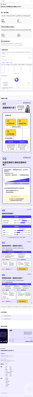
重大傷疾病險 (7, 372)
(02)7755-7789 (4, 358)
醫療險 (6, 369)
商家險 (11, 372)
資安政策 (6, 379)
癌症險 (6, 371)
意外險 (6, 366)
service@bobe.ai (4, 359)
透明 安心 (4, 393)
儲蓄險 (6, 375)
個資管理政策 (7, 381)
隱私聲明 (6, 378)
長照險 (6, 374)
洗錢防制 (6, 382)
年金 (10, 366)
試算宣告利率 (3, 56)
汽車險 (11, 374)
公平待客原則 (7, 384)
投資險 (11, 369)
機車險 (11, 375)
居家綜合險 (11, 371)
